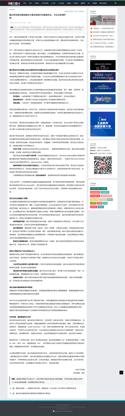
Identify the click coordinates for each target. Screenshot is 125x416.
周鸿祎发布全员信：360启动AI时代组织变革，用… (108, 46)
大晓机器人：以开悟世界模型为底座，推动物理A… (108, 28)
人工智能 (61, 3)
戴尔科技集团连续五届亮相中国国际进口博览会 (33, 393)
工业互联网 (44, 3)
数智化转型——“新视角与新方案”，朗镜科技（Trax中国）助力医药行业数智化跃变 (46, 388)
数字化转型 (103, 3)
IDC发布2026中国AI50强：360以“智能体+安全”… (108, 35)
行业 (30, 3)
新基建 (95, 3)
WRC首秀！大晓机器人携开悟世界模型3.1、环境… (108, 32)
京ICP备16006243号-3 (62, 409)
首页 (24, 3)
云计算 (53, 3)
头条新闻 (81, 11)
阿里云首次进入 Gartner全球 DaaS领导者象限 (107, 39)
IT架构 (37, 3)
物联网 (83, 3)
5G (89, 3)
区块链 (76, 3)
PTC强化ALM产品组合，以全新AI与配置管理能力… (109, 43)
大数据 (69, 3)
